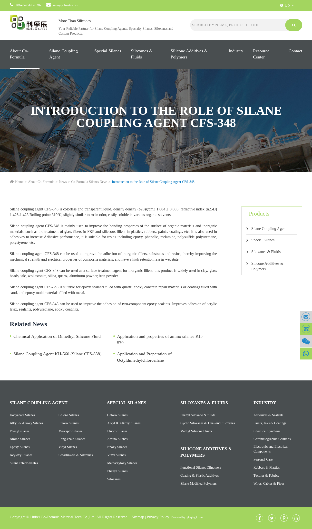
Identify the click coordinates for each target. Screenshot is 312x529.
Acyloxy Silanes (21, 455)
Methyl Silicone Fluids (196, 431)
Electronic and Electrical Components (271, 449)
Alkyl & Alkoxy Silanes (26, 423)
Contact (295, 50)
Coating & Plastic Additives (199, 475)
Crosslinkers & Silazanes (75, 455)
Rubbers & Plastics (267, 467)
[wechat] (306, 341)
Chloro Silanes (68, 415)
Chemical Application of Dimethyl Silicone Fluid (57, 336)
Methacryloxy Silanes (122, 463)
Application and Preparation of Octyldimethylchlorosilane (144, 357)
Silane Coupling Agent (63, 54)
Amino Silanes (20, 439)
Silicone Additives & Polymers (189, 54)
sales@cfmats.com (65, 5)
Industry (236, 50)
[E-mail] (306, 317)
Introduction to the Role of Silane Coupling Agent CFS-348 (153, 182)
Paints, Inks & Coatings (270, 423)
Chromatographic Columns (272, 439)
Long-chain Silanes (71, 439)
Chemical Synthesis (267, 431)
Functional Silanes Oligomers (200, 467)
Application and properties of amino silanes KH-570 (160, 339)
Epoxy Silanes (19, 447)
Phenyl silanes (19, 431)
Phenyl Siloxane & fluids (197, 415)
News (63, 182)
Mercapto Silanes (70, 431)
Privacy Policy (158, 517)
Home (19, 182)
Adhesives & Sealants (268, 415)
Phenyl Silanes (117, 471)
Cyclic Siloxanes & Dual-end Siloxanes (207, 423)
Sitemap (138, 517)
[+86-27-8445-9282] (306, 329)
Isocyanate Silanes (22, 415)
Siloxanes (113, 479)
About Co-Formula (19, 54)
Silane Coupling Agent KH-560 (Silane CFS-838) (57, 353)
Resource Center (261, 54)
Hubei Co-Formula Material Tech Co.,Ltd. (63, 517)
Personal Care (263, 459)
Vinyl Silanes (67, 447)
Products (259, 213)
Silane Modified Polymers (198, 483)
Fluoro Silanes (68, 423)
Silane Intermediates (24, 463)
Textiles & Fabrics (266, 475)
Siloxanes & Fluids (142, 54)
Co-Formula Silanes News (89, 182)
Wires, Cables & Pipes (269, 483)
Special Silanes (107, 50)
